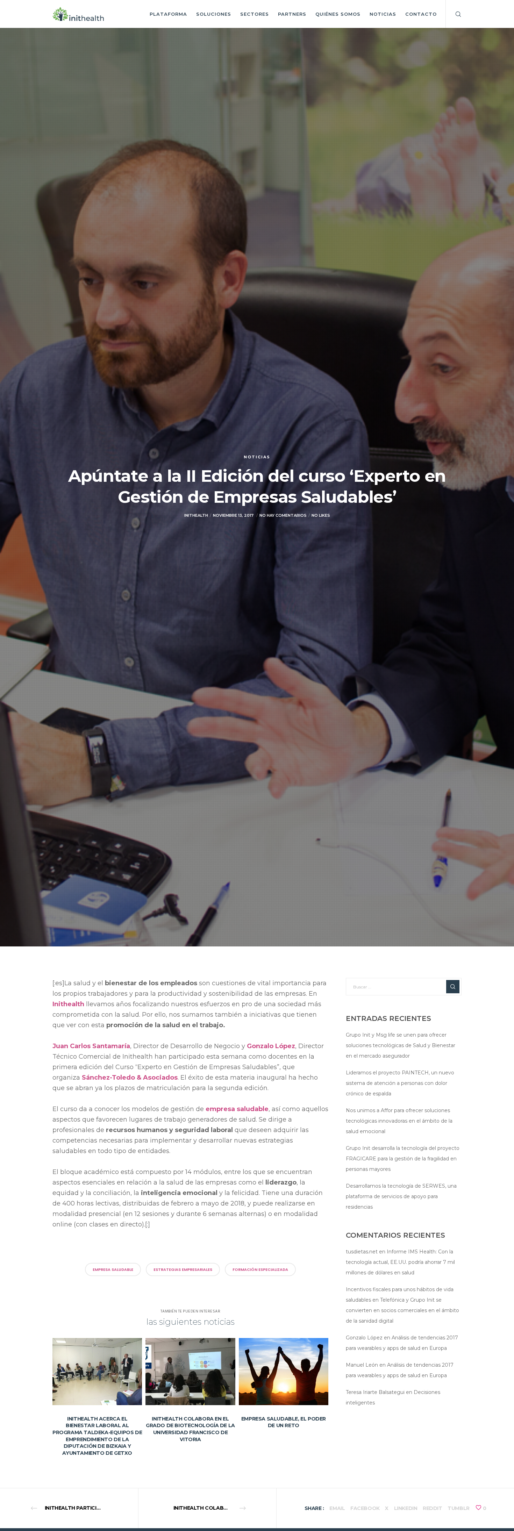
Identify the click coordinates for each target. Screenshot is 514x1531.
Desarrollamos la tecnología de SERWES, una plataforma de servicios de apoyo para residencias (401, 1196)
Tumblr (459, 1508)
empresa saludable (237, 1109)
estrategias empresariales (183, 1269)
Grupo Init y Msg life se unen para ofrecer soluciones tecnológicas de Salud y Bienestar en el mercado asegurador (400, 1045)
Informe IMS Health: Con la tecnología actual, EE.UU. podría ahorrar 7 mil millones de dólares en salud (400, 1262)
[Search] (454, 14)
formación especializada (260, 1269)
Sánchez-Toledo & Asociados (130, 1077)
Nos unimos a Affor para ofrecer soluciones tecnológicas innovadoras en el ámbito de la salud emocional (399, 1121)
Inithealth (68, 1004)
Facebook (365, 1508)
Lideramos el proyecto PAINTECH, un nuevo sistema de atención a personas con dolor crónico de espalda (400, 1083)
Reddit (432, 1508)
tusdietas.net (362, 1252)
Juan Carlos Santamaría (91, 1046)
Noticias (257, 457)
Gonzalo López (271, 1046)
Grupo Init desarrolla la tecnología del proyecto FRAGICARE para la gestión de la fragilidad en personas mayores (402, 1158)
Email (337, 1508)
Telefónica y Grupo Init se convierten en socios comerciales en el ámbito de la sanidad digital (402, 1310)
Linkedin (405, 1508)
